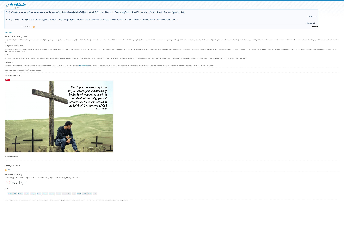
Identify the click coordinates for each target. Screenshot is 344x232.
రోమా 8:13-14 (313, 16)
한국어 (39, 193)
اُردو (74, 193)
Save (8, 79)
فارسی (94, 193)
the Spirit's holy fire (84, 65)
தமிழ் (84, 193)
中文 (15, 193)
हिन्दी (79, 193)
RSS (9, 170)
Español (27, 193)
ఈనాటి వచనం (17, 4)
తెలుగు (89, 193)
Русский (45, 193)
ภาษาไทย (58, 193)
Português (51, 193)
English (10, 193)
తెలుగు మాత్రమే (8, 32)
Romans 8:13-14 (312, 23)
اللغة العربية (67, 193)
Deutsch (20, 193)
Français (33, 193)
